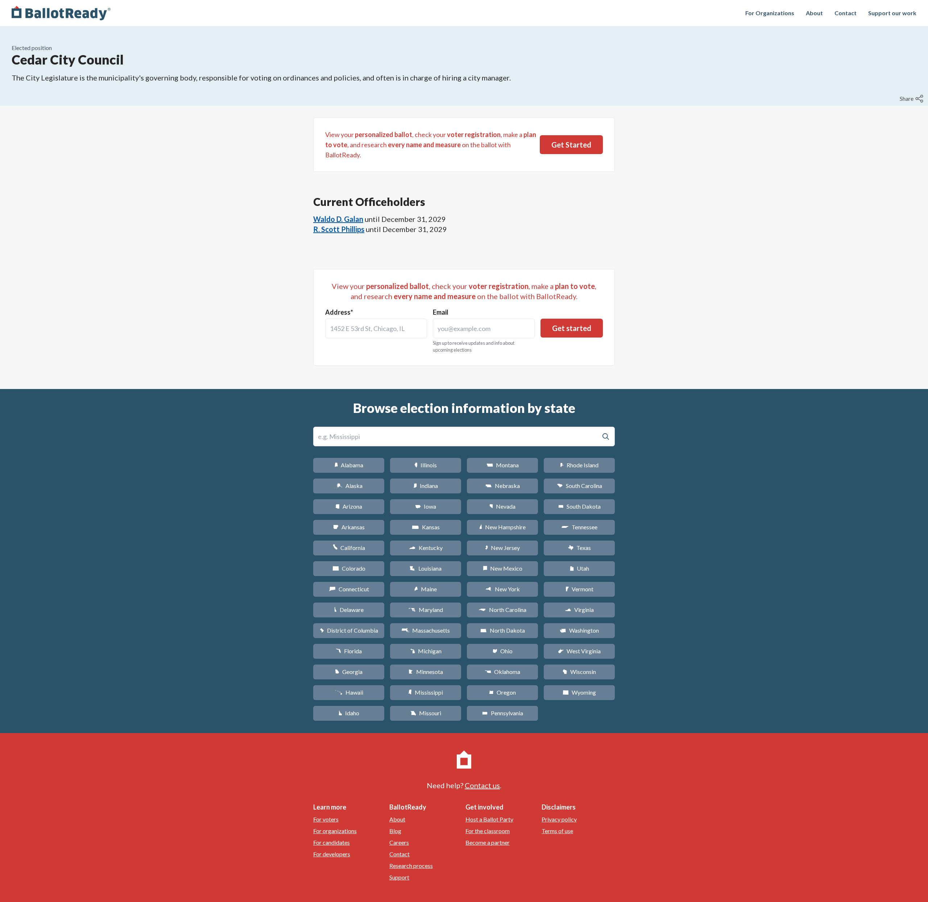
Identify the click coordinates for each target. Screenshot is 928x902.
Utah (579, 568)
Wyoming (579, 692)
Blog (395, 830)
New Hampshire (502, 527)
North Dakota (502, 630)
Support (399, 877)
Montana (502, 465)
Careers (399, 842)
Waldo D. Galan (338, 219)
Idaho (349, 712)
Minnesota (426, 671)
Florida (349, 650)
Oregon (502, 692)
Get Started (571, 144)
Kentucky (426, 547)
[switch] (912, 98)
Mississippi (425, 692)
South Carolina (579, 485)
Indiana (425, 485)
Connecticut (349, 589)
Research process (411, 865)
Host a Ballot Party (489, 819)
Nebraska (502, 485)
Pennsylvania (502, 712)
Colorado (348, 568)
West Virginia (579, 650)
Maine (425, 589)
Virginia (579, 609)
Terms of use (557, 830)
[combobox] (376, 328)
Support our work (892, 12)
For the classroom (487, 830)
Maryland (426, 609)
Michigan (426, 650)
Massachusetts (425, 630)
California (349, 547)
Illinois (425, 465)
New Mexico (502, 568)
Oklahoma (502, 671)
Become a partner (487, 842)
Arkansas (349, 527)
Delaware (349, 609)
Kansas (426, 527)
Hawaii (349, 692)
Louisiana (426, 568)
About (814, 12)
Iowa (425, 506)
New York (502, 589)
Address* (339, 312)
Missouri (425, 712)
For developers (331, 854)
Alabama (349, 465)
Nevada (502, 506)
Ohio (503, 650)
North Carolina (502, 609)
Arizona (348, 506)
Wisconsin (579, 671)
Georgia (348, 671)
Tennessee (579, 527)
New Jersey (502, 547)
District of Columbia (349, 630)
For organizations (335, 830)
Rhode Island (579, 465)
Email (440, 312)
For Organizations (769, 12)
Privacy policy (559, 819)
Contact (845, 12)
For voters (326, 819)
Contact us (482, 785)
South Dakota (579, 506)
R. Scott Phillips (338, 229)
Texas (579, 547)
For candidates (331, 842)
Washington (579, 630)
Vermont (579, 589)
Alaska (348, 485)
